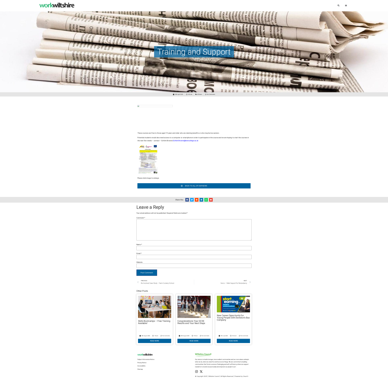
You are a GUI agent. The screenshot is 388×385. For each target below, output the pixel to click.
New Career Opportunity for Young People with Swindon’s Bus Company (233, 317)
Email (139, 253)
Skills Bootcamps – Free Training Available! (154, 322)
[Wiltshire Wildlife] (148, 173)
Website (139, 262)
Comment (140, 218)
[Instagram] (196, 371)
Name (139, 244)
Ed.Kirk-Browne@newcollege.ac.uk (185, 141)
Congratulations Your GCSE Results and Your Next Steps (191, 322)
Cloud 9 (245, 376)
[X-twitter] (201, 371)
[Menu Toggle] (346, 5)
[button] (338, 5)
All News (199, 94)
